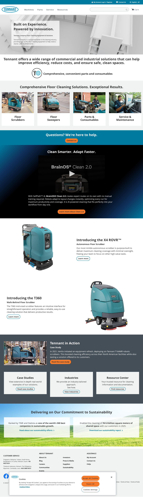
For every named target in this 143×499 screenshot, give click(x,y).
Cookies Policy (25, 487)
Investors (66, 457)
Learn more (83, 258)
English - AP (136, 2)
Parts (40, 9)
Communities (44, 467)
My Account (91, 457)
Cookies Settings (90, 490)
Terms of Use (125, 482)
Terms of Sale (135, 482)
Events (41, 471)
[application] (71, 174)
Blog (40, 461)
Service (50, 9)
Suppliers (66, 464)
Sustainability (68, 467)
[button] (71, 173)
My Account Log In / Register (103, 2)
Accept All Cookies (90, 478)
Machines (29, 9)
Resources (62, 9)
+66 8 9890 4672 (26, 468)
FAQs (89, 464)
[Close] (111, 477)
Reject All (90, 484)
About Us (42, 457)
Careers (42, 464)
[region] (62, 483)
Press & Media (68, 461)
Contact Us (122, 2)
